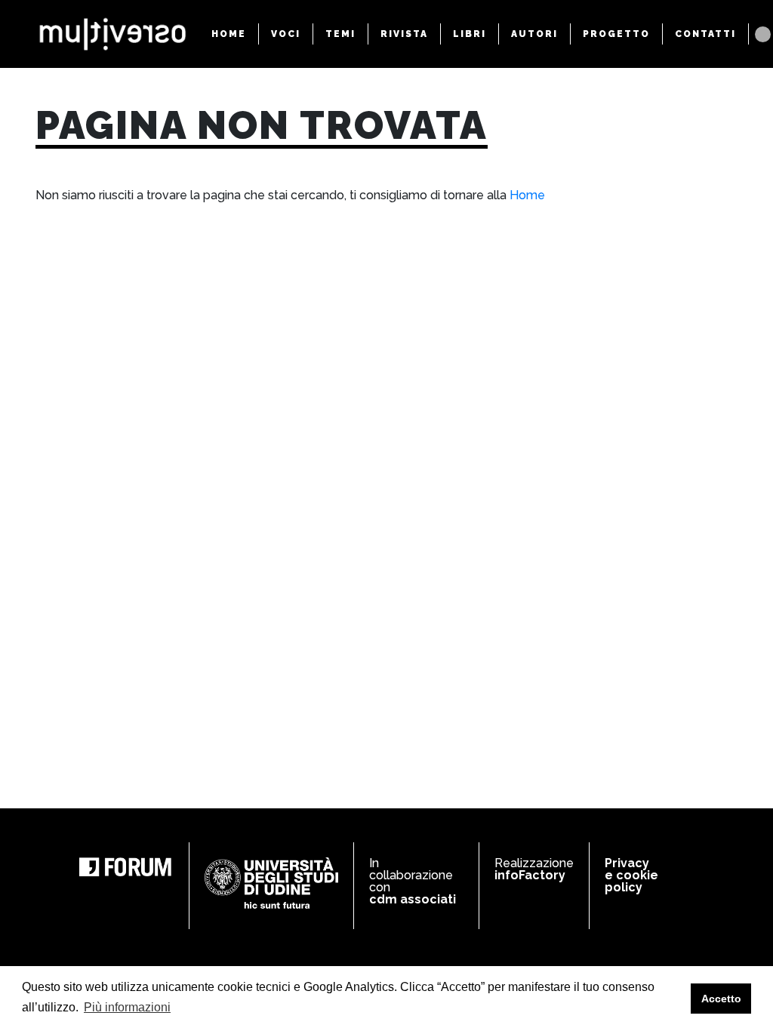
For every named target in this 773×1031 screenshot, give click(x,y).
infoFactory (529, 875)
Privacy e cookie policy (631, 875)
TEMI (340, 34)
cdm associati (412, 899)
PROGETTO (616, 34)
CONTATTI (705, 34)
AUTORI (534, 34)
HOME (228, 34)
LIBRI (469, 34)
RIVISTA (404, 34)
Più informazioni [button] (127, 1007)
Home (527, 195)
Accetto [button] (721, 999)
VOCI (285, 34)
